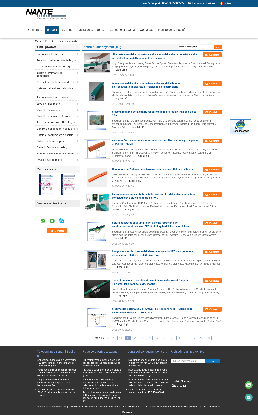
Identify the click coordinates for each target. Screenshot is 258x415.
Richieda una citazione (201, 3)
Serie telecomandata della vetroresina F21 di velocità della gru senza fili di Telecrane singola (56, 363)
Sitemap (186, 381)
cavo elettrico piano (48, 103)
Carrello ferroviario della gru (53, 147)
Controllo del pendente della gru (56, 128)
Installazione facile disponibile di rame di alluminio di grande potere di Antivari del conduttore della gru (148, 373)
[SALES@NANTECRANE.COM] (248, 397)
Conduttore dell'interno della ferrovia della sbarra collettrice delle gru (152, 169)
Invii (212, 361)
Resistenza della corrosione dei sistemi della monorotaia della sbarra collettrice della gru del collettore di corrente (148, 382)
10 (193, 337)
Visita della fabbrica (91, 29)
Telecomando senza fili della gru (56, 122)
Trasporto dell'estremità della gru (56, 60)
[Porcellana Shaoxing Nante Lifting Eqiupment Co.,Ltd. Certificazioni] (46, 184)
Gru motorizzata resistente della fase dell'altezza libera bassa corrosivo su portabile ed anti (102, 363)
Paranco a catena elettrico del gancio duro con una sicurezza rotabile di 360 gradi (102, 373)
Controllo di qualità (122, 29)
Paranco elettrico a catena (52, 97)
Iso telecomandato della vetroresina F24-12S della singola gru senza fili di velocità (56, 392)
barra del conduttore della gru (54, 66)
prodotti (52, 29)
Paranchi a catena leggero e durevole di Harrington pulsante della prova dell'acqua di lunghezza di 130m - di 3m (102, 396)
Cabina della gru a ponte (51, 141)
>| (209, 337)
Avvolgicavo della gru (49, 159)
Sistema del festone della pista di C (56, 90)
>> (201, 337)
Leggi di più (121, 70)
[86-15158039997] (248, 385)
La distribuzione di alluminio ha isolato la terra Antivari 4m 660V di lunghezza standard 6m (148, 363)
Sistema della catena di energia (55, 153)
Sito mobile (180, 385)
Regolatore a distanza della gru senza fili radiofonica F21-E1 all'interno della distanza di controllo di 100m (56, 373)
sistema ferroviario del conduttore (50, 74)
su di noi (67, 29)
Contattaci (146, 29)
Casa (38, 41)
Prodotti (49, 41)
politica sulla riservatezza (51, 406)
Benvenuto (35, 29)
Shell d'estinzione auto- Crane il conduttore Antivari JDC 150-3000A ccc (148, 391)
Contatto (214, 54)
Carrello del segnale (49, 109)
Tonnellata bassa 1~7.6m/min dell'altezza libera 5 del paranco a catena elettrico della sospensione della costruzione (100, 384)
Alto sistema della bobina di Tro (55, 81)
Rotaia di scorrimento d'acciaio (55, 134)
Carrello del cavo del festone (54, 116)
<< (120, 337)
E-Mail (175, 381)
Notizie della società (171, 29)
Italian (227, 3)
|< (113, 337)
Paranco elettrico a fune (51, 54)
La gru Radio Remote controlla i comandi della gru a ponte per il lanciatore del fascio (53, 382)
